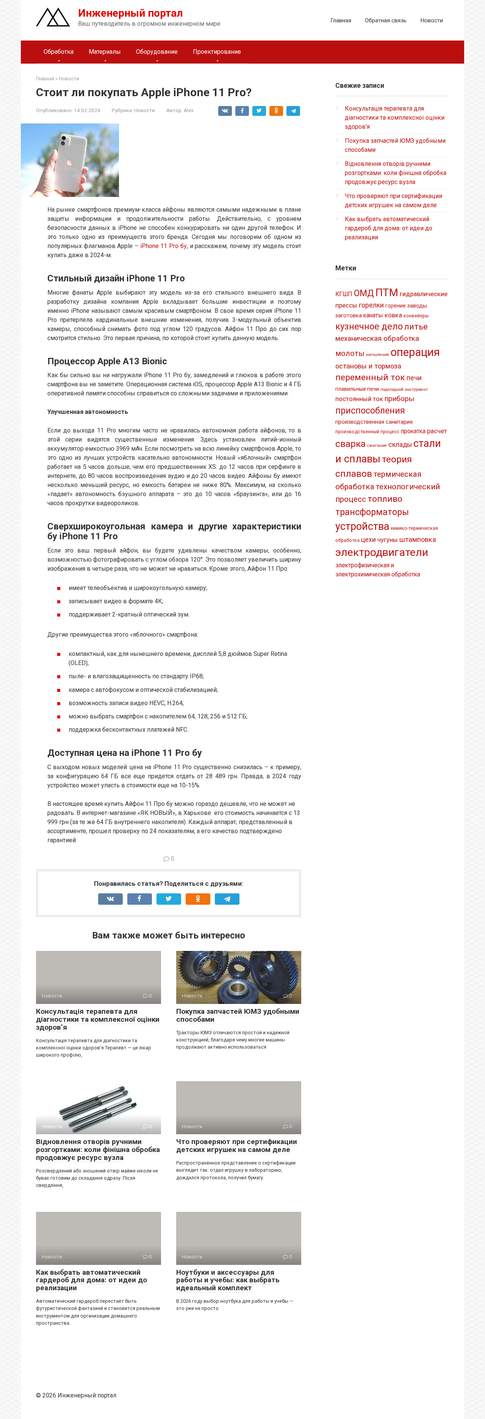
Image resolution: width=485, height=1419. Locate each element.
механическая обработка (377, 338)
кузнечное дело (369, 326)
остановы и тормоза (368, 366)
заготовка (348, 315)
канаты (373, 315)
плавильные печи (357, 389)
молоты (350, 353)
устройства (362, 526)
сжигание (377, 445)
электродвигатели (381, 552)
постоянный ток (359, 399)
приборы (399, 398)
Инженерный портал (130, 13)
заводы (417, 305)
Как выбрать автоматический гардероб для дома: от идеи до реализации (91, 1280)
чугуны (387, 539)
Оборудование (157, 51)
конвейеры (416, 315)
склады (400, 444)
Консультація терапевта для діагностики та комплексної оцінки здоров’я (98, 1019)
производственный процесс (367, 431)
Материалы (105, 51)
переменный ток (370, 377)
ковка (393, 315)
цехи (368, 539)
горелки (371, 305)
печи (414, 378)
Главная (340, 20)
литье (416, 326)
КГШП (343, 294)
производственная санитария (374, 421)
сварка (350, 443)
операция (415, 352)
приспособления (370, 410)
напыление (377, 354)
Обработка (59, 51)
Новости (431, 20)
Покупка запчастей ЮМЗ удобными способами (237, 1015)
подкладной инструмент (404, 389)
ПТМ (386, 292)
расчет (437, 431)
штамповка (417, 539)
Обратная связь (386, 20)
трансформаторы (372, 512)
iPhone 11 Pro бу (163, 246)
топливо (385, 499)
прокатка (413, 431)
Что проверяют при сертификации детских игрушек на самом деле (236, 1145)
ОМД (364, 293)
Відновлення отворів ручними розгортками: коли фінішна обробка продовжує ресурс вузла (98, 1149)
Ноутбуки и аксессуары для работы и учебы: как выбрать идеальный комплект (228, 1280)
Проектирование (217, 51)
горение (395, 306)
